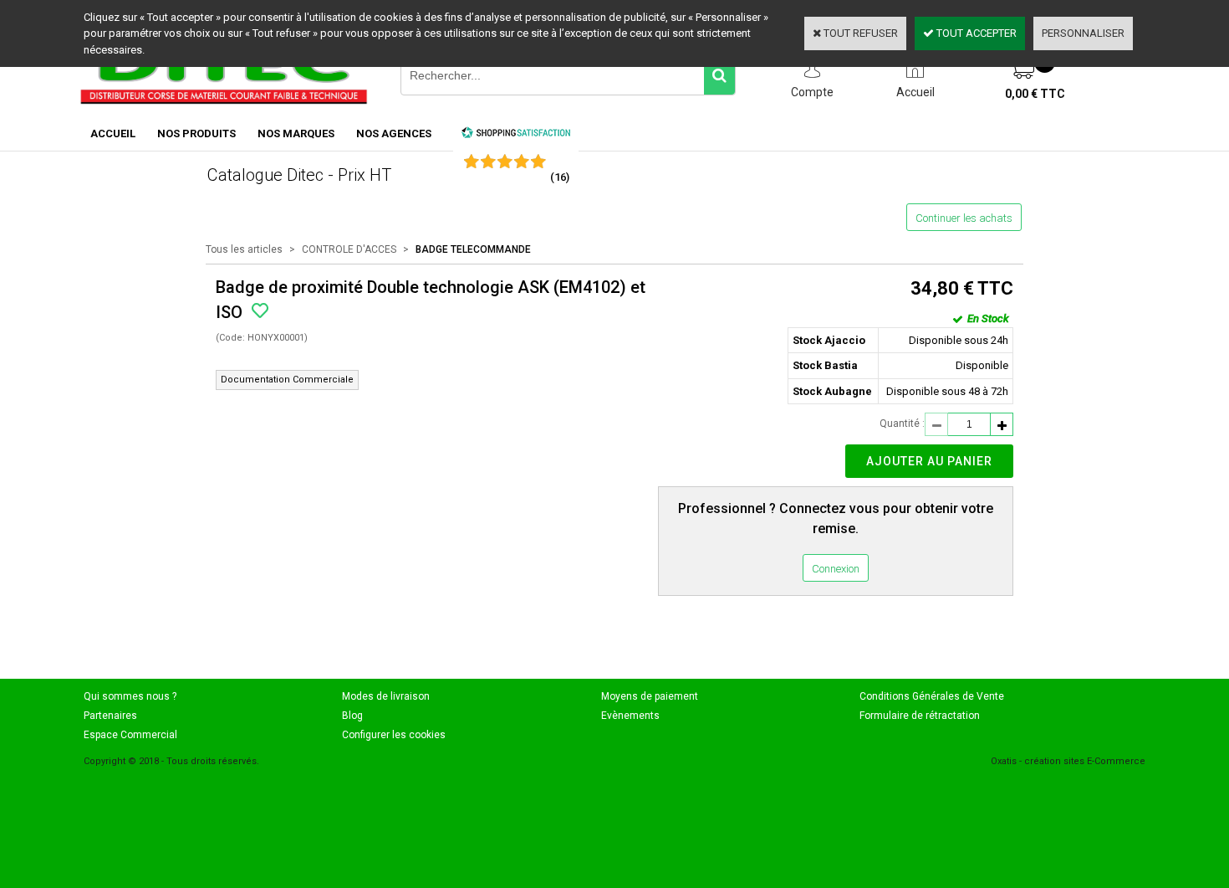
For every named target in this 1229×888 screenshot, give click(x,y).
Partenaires (110, 715)
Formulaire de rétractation (919, 715)
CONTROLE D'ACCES (349, 249)
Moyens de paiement (649, 696)
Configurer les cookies (394, 735)
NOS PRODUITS (196, 133)
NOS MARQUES (296, 133)
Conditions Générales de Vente (931, 696)
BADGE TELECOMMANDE (473, 249)
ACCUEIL (112, 133)
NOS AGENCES (393, 133)
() (559, 177)
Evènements (630, 715)
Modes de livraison (386, 696)
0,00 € (1035, 93)
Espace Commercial (130, 735)
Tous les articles (244, 249)
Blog (352, 715)
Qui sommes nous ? (130, 696)
